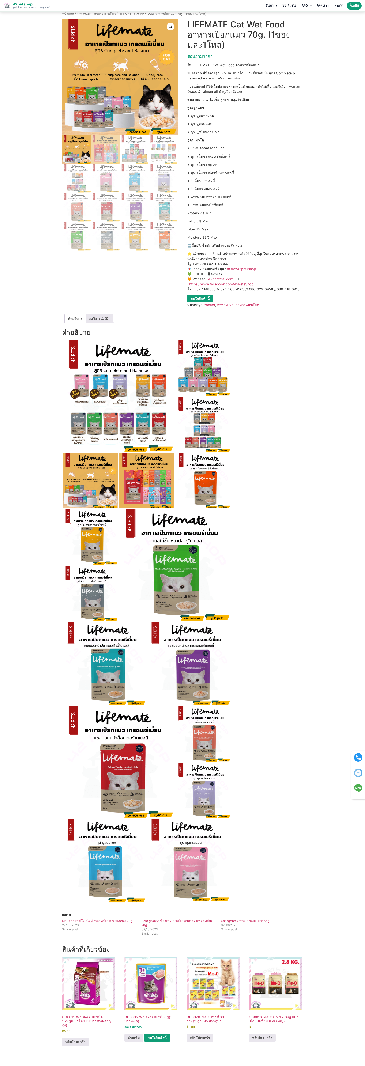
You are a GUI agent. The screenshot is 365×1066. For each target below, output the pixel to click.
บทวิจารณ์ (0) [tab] (99, 318)
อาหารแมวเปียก (105, 14)
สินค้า (270, 5)
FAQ (305, 5)
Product (209, 305)
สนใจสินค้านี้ (200, 298)
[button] (170, 26)
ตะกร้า (339, 5)
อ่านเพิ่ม (134, 1038)
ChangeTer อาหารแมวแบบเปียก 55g (245, 921)
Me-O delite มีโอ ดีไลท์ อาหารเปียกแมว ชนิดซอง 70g (97, 921)
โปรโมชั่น (289, 5)
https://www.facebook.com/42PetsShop (221, 284)
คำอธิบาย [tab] (75, 318)
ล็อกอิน (354, 5)
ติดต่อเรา (323, 5)
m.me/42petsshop (241, 269)
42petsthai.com (220, 279)
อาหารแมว (84, 14)
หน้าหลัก (68, 14)
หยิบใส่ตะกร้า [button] (75, 1042)
